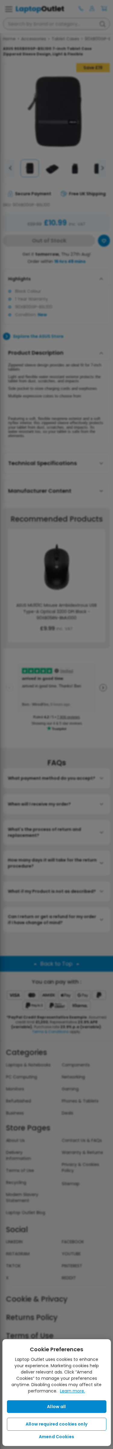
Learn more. (72, 1391)
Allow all (56, 1407)
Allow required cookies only (56, 1424)
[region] (56, 1392)
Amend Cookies (56, 1437)
